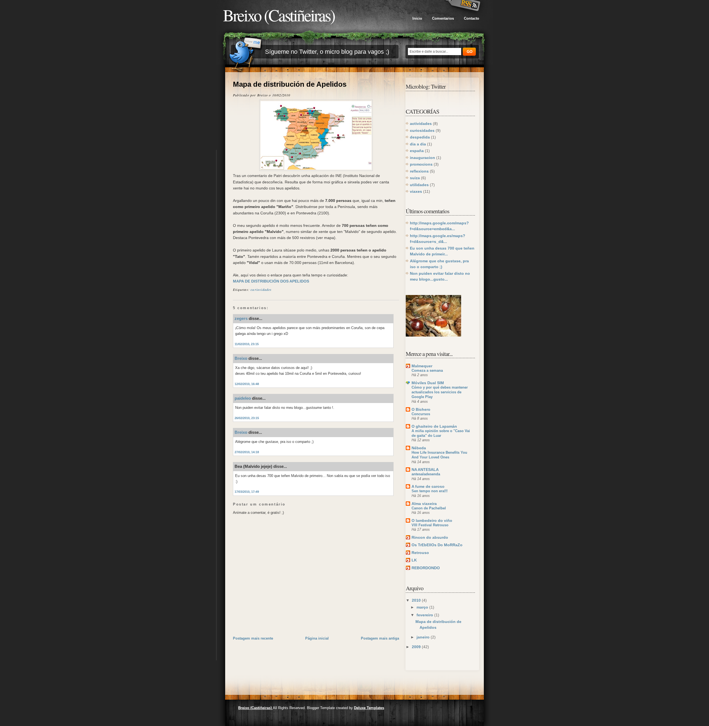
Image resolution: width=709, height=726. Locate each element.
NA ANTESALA (425, 469)
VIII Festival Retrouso (430, 525)
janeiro (424, 637)
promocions (421, 164)
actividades (421, 123)
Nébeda (419, 448)
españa (417, 150)
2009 (417, 647)
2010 (417, 600)
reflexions (419, 171)
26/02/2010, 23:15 (247, 418)
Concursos (421, 414)
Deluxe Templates (369, 708)
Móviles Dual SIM (428, 383)
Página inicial (317, 638)
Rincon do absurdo (430, 537)
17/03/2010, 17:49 (247, 491)
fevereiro (425, 615)
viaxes (416, 191)
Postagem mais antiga (380, 638)
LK (414, 560)
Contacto (471, 18)
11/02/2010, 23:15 (247, 344)
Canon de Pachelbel (429, 508)
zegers (241, 318)
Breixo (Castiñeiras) (279, 15)
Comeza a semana (427, 370)
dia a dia (418, 144)
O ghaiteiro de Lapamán (434, 426)
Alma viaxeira (424, 503)
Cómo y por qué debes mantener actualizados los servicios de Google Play (440, 392)
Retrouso (420, 552)
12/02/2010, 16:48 (247, 384)
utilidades (419, 185)
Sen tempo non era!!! (430, 491)
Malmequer (422, 366)
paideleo (243, 398)
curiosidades (261, 289)
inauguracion (422, 157)
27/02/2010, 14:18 (247, 452)
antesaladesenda (426, 474)
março (423, 607)
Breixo (241, 358)
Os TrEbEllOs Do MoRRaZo (437, 545)
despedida (420, 137)
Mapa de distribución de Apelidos (289, 84)
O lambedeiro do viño (432, 520)
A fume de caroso (428, 486)
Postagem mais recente (253, 638)
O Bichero (421, 409)
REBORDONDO (426, 568)
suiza (415, 178)
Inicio (417, 18)
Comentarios (443, 18)
